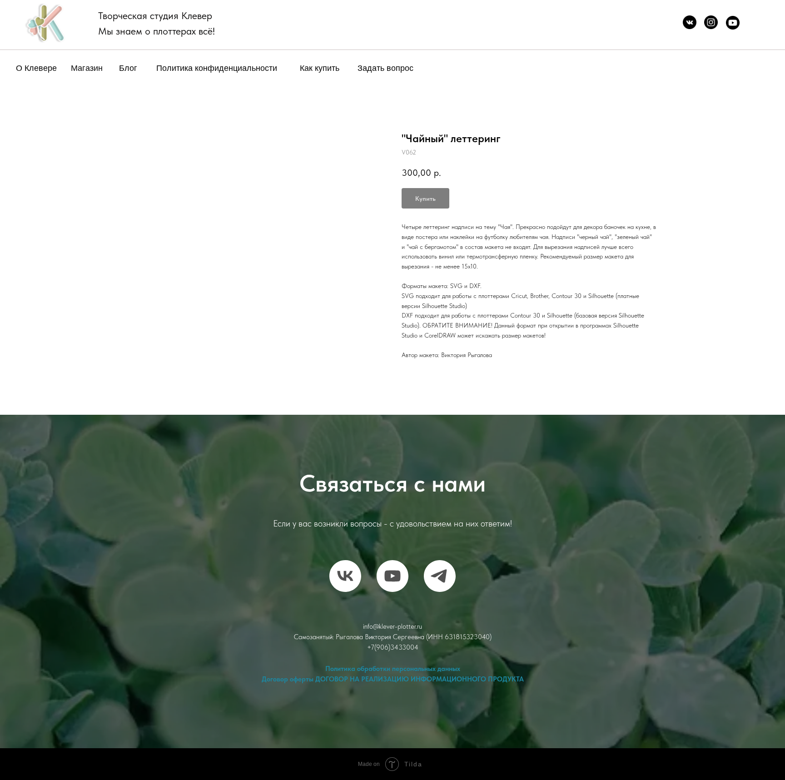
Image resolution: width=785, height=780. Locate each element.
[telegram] (440, 576)
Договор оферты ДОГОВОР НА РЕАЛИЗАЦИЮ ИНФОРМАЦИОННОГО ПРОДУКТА (393, 679)
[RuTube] (392, 576)
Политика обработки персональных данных (392, 669)
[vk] (345, 576)
